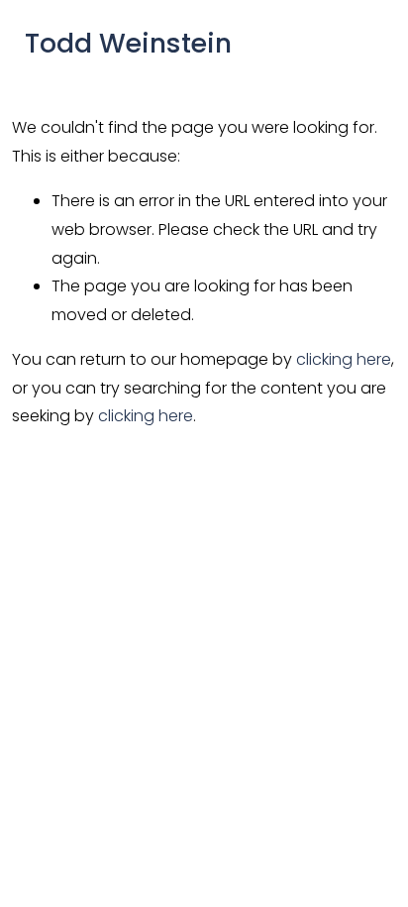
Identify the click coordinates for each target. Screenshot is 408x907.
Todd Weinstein (128, 43)
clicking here (343, 359)
